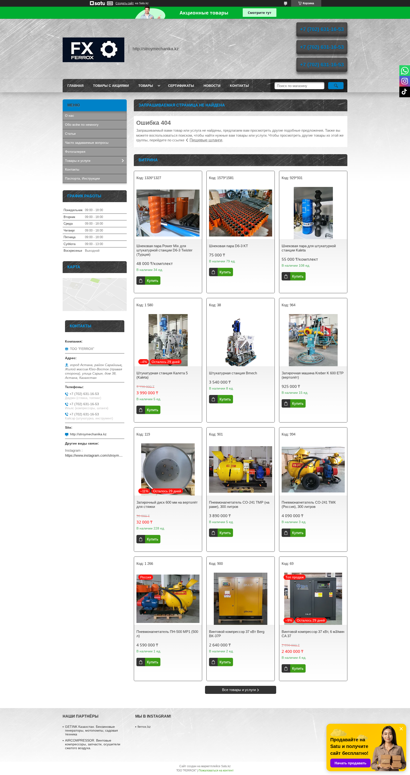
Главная (75, 86)
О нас (69, 115)
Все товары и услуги (239, 690)
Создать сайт (125, 3)
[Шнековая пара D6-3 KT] (240, 213)
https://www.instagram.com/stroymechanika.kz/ (94, 455)
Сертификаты (181, 86)
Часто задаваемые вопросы (86, 142)
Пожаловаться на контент (216, 770)
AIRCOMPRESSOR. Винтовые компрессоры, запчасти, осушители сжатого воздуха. (92, 744)
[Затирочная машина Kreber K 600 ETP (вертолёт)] (313, 340)
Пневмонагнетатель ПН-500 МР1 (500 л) (167, 634)
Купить (152, 280)
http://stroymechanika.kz (88, 434)
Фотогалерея (75, 151)
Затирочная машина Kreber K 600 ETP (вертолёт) (313, 375)
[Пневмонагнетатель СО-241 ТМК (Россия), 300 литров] (313, 469)
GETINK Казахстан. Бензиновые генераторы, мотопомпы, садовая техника (91, 730)
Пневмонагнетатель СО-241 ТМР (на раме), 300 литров (239, 504)
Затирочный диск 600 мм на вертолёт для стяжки (167, 504)
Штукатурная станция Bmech (233, 373)
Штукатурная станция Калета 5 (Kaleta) (162, 375)
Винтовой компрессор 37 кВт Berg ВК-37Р (236, 634)
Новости (212, 86)
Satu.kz (226, 766)
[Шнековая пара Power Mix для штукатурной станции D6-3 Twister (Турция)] (168, 213)
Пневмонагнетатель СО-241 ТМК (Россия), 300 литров (309, 504)
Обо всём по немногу (81, 124)
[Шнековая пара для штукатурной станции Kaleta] (313, 213)
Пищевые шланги (206, 140)
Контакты (239, 86)
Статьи (70, 133)
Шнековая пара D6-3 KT (228, 246)
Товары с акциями (111, 86)
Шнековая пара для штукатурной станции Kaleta (309, 248)
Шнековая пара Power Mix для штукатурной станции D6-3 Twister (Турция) (164, 250)
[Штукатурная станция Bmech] (240, 340)
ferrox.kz (144, 727)
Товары (145, 86)
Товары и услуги (77, 160)
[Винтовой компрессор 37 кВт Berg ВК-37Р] (240, 599)
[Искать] (336, 85)
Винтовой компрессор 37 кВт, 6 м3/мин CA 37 (313, 634)
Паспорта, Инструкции (82, 178)
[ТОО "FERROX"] (93, 49)
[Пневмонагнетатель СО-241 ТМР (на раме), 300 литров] (240, 469)
